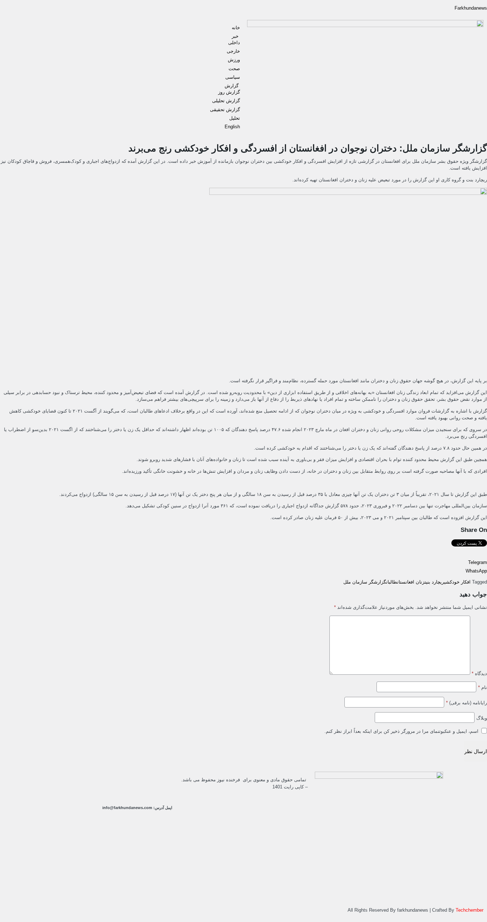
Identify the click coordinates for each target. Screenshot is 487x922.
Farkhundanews (471, 8)
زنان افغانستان (411, 582)
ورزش (234, 59)
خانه (236, 27)
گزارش (232, 85)
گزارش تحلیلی (226, 100)
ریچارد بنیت (434, 582)
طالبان (391, 582)
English (232, 126)
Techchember (468, 910)
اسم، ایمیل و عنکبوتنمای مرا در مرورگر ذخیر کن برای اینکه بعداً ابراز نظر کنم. (401, 731)
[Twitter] (163, 780)
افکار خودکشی (457, 582)
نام (482, 687)
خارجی (233, 51)
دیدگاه (479, 673)
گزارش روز (229, 92)
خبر (236, 36)
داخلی (234, 42)
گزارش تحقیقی (225, 109)
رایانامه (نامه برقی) (466, 702)
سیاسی (232, 77)
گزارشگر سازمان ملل (364, 582)
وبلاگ (481, 718)
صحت (234, 68)
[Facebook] (105, 780)
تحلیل (234, 118)
